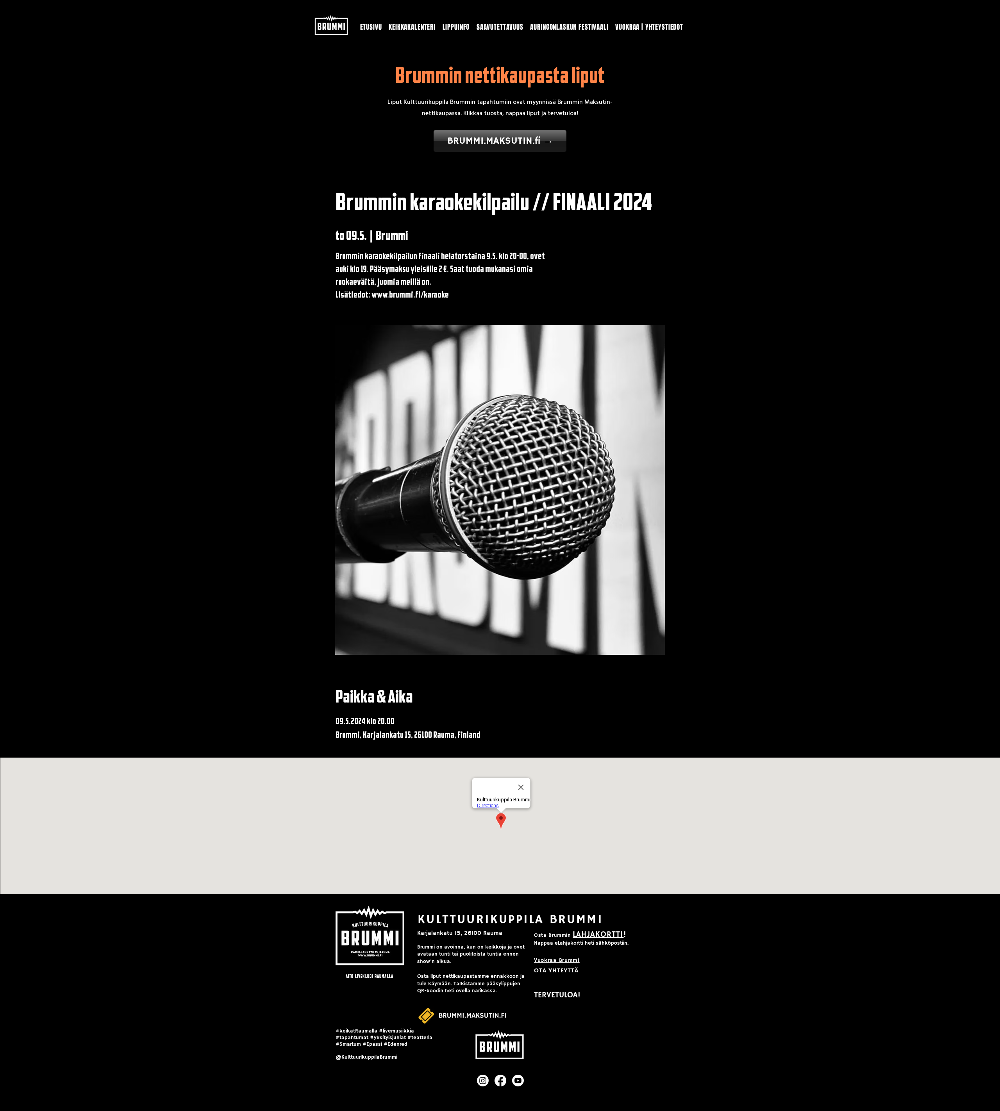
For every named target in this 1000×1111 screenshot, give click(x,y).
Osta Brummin (552, 935)
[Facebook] (500, 1080)
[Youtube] (518, 1080)
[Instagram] (483, 1080)
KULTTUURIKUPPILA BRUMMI (510, 919)
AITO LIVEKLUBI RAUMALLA (370, 976)
